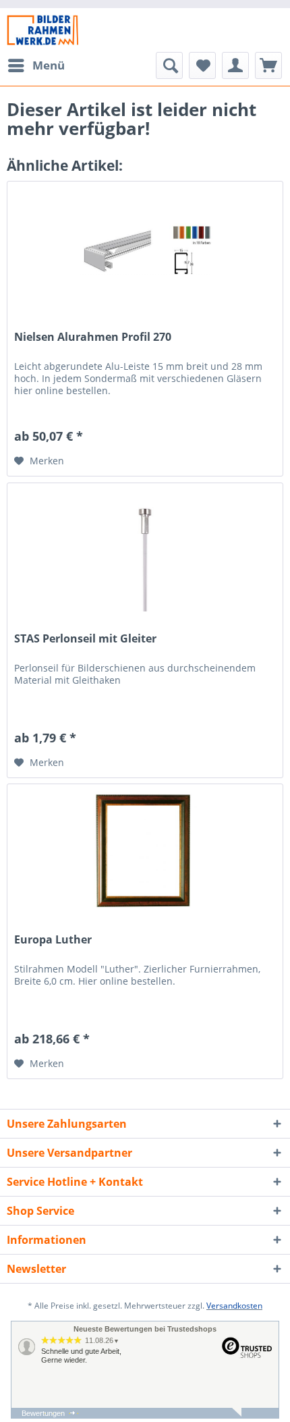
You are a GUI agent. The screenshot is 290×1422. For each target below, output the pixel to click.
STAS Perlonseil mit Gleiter (85, 639)
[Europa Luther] (145, 851)
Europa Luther (53, 940)
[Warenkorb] (268, 65)
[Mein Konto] (235, 65)
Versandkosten (234, 1305)
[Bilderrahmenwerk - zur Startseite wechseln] (42, 30)
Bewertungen (43, 1413)
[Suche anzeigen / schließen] (169, 65)
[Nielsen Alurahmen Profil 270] (145, 249)
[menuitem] (35, 65)
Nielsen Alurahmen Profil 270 (92, 337)
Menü (48, 65)
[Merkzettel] (202, 65)
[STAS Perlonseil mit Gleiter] (145, 550)
